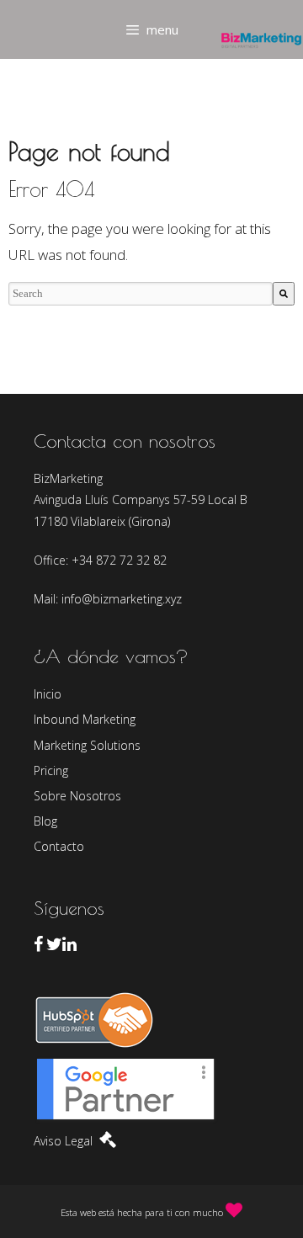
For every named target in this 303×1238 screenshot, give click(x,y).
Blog (45, 821)
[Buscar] (284, 294)
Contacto (59, 846)
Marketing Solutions (87, 745)
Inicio (47, 694)
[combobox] (140, 294)
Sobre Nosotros (77, 796)
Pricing (51, 770)
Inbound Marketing (85, 719)
